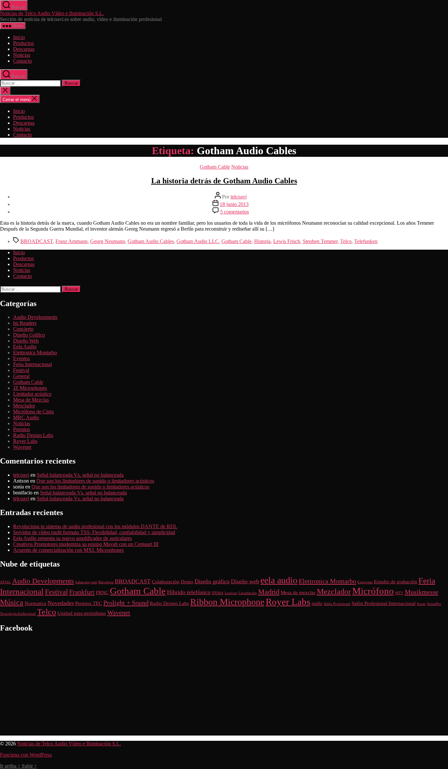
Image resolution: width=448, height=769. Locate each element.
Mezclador (24, 405)
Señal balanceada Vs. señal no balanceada (80, 475)
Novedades (61, 603)
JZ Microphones (30, 388)
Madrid (268, 592)
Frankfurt (81, 591)
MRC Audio (26, 417)
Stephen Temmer (320, 241)
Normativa (35, 603)
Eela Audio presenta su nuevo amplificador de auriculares (72, 538)
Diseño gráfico (212, 581)
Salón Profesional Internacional (384, 603)
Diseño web (245, 581)
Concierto (23, 329)
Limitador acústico (32, 394)
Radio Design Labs (33, 435)
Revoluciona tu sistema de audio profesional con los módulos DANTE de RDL (95, 526)
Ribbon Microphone (227, 602)
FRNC (102, 592)
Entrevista (365, 582)
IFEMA (217, 593)
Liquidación (247, 593)
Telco (346, 241)
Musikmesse (421, 591)
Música (11, 602)
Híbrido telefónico (189, 592)
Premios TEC (88, 603)
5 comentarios (234, 212)
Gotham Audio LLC (197, 241)
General (21, 376)
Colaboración (165, 581)
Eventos (21, 358)
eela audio (278, 580)
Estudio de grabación (395, 581)
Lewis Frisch (286, 241)
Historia (262, 241)
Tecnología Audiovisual (18, 613)
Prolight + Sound (126, 602)
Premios (21, 429)
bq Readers (24, 323)
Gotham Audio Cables (151, 241)
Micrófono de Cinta (33, 411)
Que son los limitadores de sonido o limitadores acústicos (95, 481)
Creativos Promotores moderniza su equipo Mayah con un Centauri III (85, 544)
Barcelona (105, 582)
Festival (21, 370)
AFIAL (5, 582)
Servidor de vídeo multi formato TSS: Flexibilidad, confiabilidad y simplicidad (94, 532)
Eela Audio (24, 346)
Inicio (19, 37)
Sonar (421, 604)
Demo (187, 581)
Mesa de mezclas (298, 592)
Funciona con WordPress (26, 755)
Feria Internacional (32, 364)
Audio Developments (35, 317)
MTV (399, 593)
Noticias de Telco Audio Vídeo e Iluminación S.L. (52, 13)
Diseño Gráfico (29, 335)
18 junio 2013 (234, 204)
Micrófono (373, 591)
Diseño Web (26, 340)
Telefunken (365, 241)
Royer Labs (25, 441)
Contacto (22, 61)
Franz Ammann (71, 241)
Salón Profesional (337, 604)
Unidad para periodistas (81, 613)
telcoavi (239, 196)
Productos (23, 43)
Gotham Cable (215, 167)
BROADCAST (36, 241)
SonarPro (434, 604)
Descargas (23, 49)
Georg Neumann (107, 241)
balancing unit (86, 582)
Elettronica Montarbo (35, 352)
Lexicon (231, 593)
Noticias (21, 55)
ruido (317, 603)
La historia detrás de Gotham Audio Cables (224, 181)
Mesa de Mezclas (31, 400)
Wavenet (22, 447)
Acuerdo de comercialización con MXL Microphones (68, 550)
